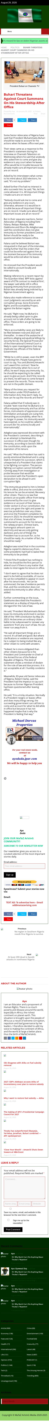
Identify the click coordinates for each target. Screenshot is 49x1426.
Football (30, 1339)
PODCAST (31, 1360)
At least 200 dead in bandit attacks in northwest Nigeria (20, 958)
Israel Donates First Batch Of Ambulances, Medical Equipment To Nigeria (22, 786)
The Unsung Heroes (35, 1370)
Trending (30, 1375)
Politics (38, 111)
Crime (29, 1328)
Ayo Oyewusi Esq (19, 1268)
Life (2, 1354)
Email (43, 114)
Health (3, 1344)
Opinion (4, 1360)
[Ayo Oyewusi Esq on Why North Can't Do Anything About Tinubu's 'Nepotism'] (5, 1271)
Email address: (10, 862)
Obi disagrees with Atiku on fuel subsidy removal (24, 799)
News (29, 1354)
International (6, 1349)
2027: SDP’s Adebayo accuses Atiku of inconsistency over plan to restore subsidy (23, 806)
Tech (3, 1370)
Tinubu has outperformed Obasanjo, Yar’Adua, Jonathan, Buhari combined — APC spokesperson (22, 1133)
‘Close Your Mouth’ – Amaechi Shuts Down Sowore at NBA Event (23, 1150)
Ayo (13, 111)
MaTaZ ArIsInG (11, 129)
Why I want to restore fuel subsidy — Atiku (22, 813)
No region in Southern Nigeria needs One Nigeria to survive (29, 932)
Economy (5, 1333)
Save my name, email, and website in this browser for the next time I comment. (22, 1213)
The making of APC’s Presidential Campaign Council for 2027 (24, 1113)
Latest (29, 1349)
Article (3, 1328)
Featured (4, 1339)
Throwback (5, 1375)
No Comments (9, 114)
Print (35, 114)
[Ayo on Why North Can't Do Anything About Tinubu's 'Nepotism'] (5, 1255)
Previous (22, 928)
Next (29, 954)
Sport (29, 1365)
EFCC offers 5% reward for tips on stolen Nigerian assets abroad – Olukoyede (24, 793)
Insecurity (31, 1344)
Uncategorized (7, 1381)
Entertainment (33, 1333)
